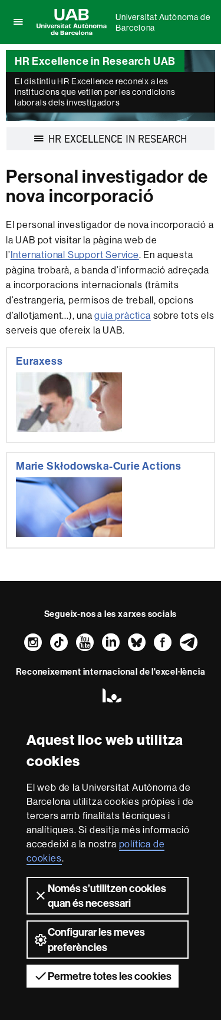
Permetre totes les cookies (109, 976)
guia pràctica (122, 315)
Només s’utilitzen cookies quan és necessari (107, 896)
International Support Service (75, 254)
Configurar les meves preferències (96, 939)
